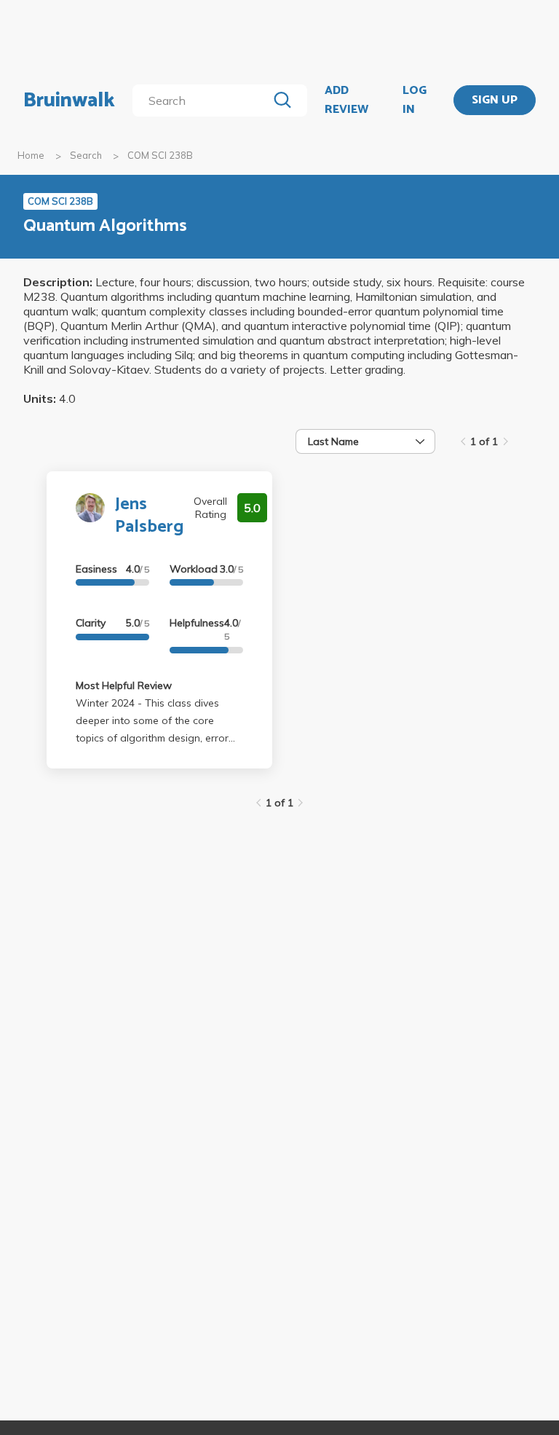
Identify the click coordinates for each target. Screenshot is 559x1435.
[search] (202, 100)
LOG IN (415, 100)
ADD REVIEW (346, 100)
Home (30, 155)
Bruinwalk (69, 100)
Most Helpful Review (124, 685)
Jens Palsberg (149, 515)
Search (86, 155)
